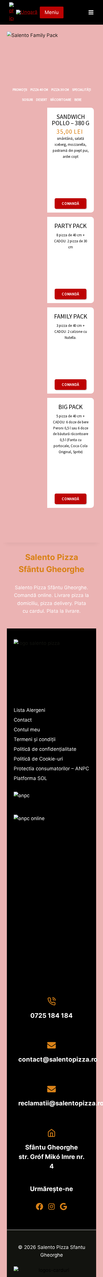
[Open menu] (91, 12)
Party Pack (70, 226)
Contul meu (27, 729)
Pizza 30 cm (60, 89)
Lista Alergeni (29, 710)
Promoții (20, 89)
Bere (78, 99)
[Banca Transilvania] (51, 1271)
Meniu (52, 12)
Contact (23, 720)
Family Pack (70, 316)
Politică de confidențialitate (45, 749)
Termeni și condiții (35, 739)
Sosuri (27, 99)
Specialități (81, 89)
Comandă (70, 203)
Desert (41, 99)
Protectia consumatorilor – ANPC (51, 768)
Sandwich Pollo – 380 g (70, 120)
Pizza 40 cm (39, 89)
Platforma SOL (30, 778)
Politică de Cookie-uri (38, 759)
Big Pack (70, 407)
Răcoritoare (60, 99)
